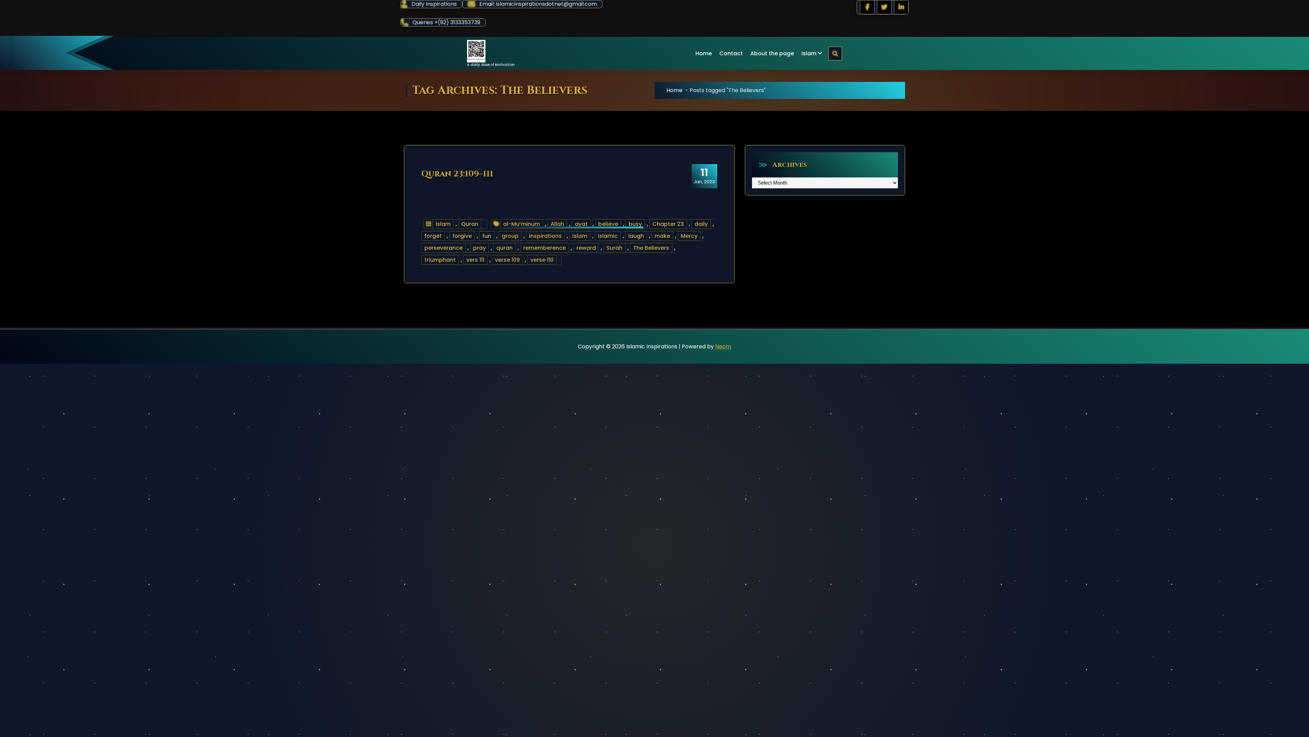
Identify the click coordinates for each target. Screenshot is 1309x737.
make (662, 236)
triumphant (440, 260)
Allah (557, 224)
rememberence (544, 248)
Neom (723, 346)
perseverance (443, 248)
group (510, 236)
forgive (462, 236)
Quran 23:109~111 (457, 174)
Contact (731, 53)
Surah (614, 248)
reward (586, 248)
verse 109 (507, 260)
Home (703, 53)
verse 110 (542, 260)
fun (486, 236)
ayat (581, 224)
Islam (808, 53)
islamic (608, 236)
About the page (772, 53)
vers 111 (475, 260)
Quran (469, 224)
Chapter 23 (668, 224)
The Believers (651, 248)
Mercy (689, 236)
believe (608, 224)
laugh (636, 236)
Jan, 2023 (704, 176)
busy (635, 224)
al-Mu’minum (521, 224)
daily (701, 224)
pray (479, 248)
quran (504, 248)
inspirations (545, 236)
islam (579, 236)
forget (433, 236)
